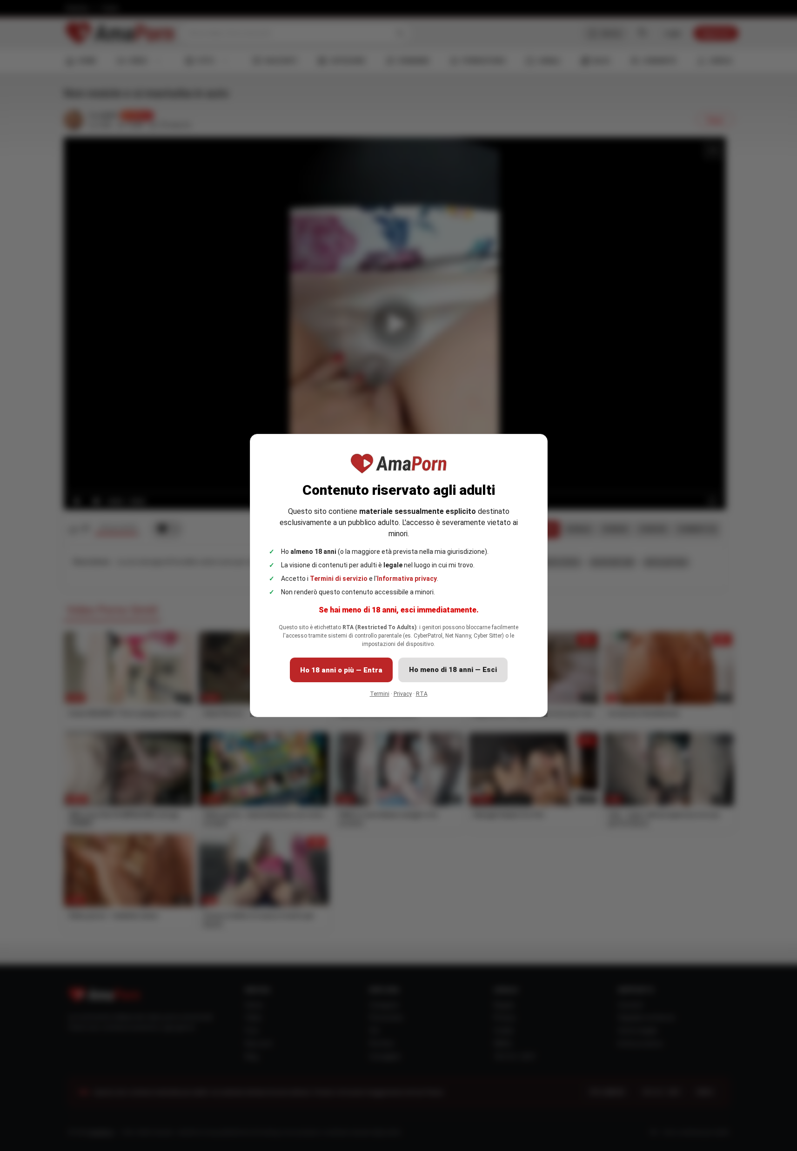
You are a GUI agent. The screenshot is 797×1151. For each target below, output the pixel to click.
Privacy (403, 694)
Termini (379, 694)
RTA (422, 694)
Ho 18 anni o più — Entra (341, 670)
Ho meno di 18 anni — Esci (453, 669)
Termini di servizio (339, 578)
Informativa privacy (407, 578)
